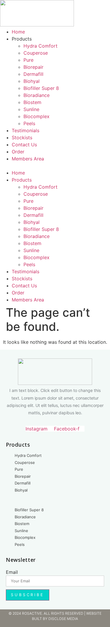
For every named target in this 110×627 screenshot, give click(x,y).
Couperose (35, 53)
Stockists (22, 137)
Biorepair (33, 67)
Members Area (28, 159)
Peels (29, 123)
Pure (28, 60)
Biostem (32, 102)
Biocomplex (36, 116)
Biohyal (31, 81)
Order (18, 152)
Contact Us (24, 144)
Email (12, 572)
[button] (55, 165)
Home (18, 32)
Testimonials (25, 130)
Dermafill (33, 74)
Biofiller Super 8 (41, 88)
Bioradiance (36, 95)
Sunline (31, 109)
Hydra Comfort (40, 46)
